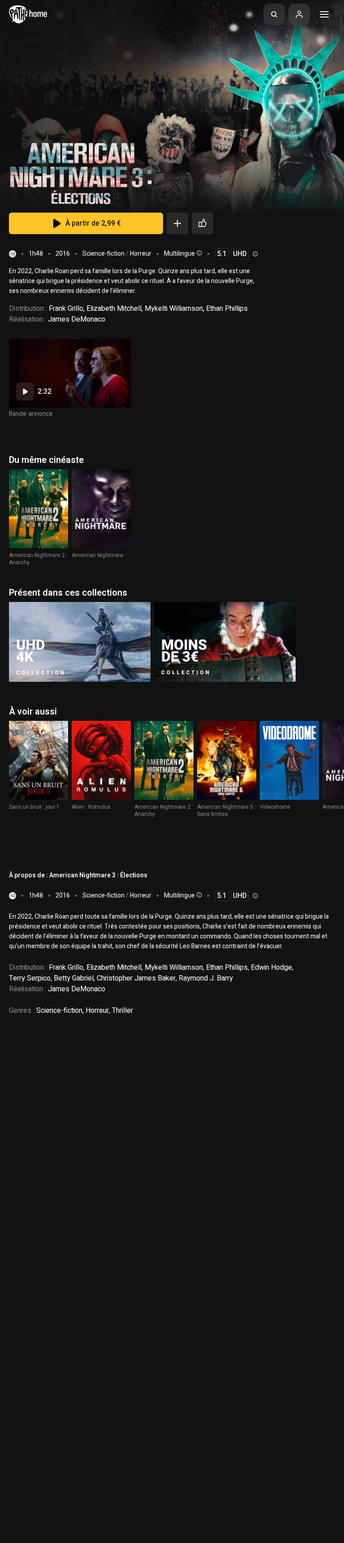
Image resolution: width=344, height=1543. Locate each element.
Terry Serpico (30, 978)
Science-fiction (103, 253)
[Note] (202, 223)
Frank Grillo (66, 308)
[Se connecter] (299, 14)
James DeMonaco (76, 319)
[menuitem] (274, 14)
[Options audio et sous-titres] (198, 253)
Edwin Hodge (271, 967)
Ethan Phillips (227, 308)
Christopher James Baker (136, 978)
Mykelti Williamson (174, 308)
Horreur (140, 253)
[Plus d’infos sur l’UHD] (254, 254)
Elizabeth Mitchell (114, 308)
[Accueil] (28, 14)
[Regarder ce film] (70, 373)
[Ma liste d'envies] (177, 223)
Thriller (122, 1010)
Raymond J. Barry (206, 978)
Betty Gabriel (74, 978)
